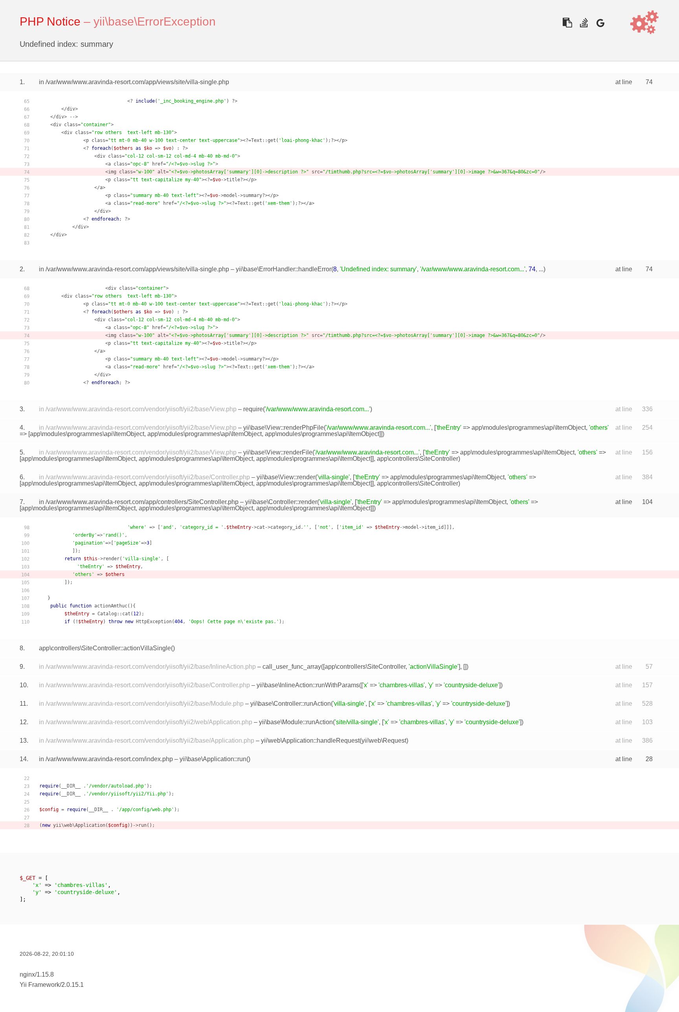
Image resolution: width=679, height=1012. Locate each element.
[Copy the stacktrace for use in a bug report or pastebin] (567, 22)
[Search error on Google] (600, 22)
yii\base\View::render (286, 477)
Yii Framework (40, 984)
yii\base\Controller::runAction (290, 703)
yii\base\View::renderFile (277, 452)
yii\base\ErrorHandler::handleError (283, 269)
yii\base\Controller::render (281, 502)
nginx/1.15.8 (37, 974)
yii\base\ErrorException (155, 21)
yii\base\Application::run (213, 759)
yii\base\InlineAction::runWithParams (308, 685)
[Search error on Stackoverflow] (584, 22)
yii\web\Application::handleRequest (310, 740)
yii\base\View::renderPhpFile (283, 427)
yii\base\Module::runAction (296, 722)
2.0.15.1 (72, 984)
